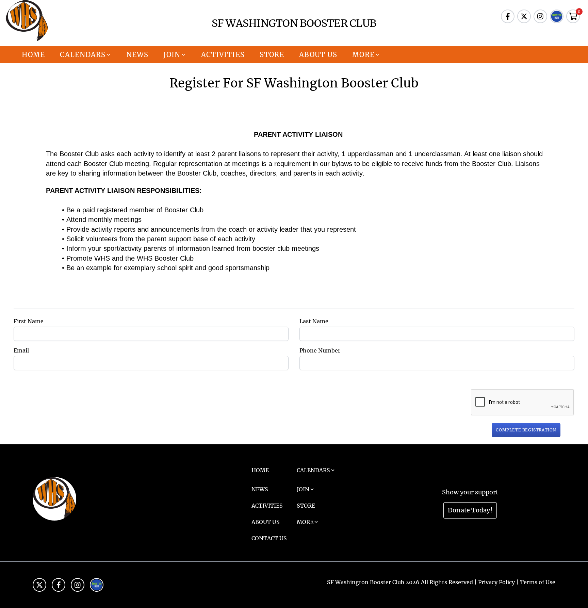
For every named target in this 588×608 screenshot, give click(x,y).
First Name (29, 321)
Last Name (313, 321)
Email (21, 350)
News (137, 54)
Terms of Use (537, 582)
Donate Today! (470, 510)
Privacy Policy (496, 582)
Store (272, 54)
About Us (318, 54)
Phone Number (319, 350)
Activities (223, 54)
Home (33, 54)
